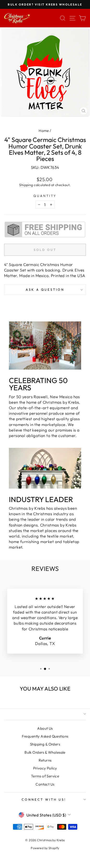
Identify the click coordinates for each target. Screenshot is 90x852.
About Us (45, 728)
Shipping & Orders (45, 744)
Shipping (26, 185)
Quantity (45, 196)
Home (44, 130)
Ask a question (45, 289)
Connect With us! (44, 799)
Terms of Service (45, 776)
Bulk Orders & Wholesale (45, 752)
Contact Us (45, 784)
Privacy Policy (45, 768)
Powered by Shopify (45, 848)
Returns (45, 760)
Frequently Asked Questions (45, 736)
